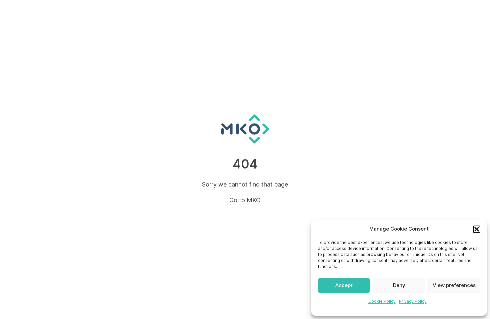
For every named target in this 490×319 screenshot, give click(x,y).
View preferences (454, 285)
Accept (344, 285)
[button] (476, 229)
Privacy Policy (413, 301)
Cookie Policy (382, 301)
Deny (399, 285)
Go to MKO (245, 200)
